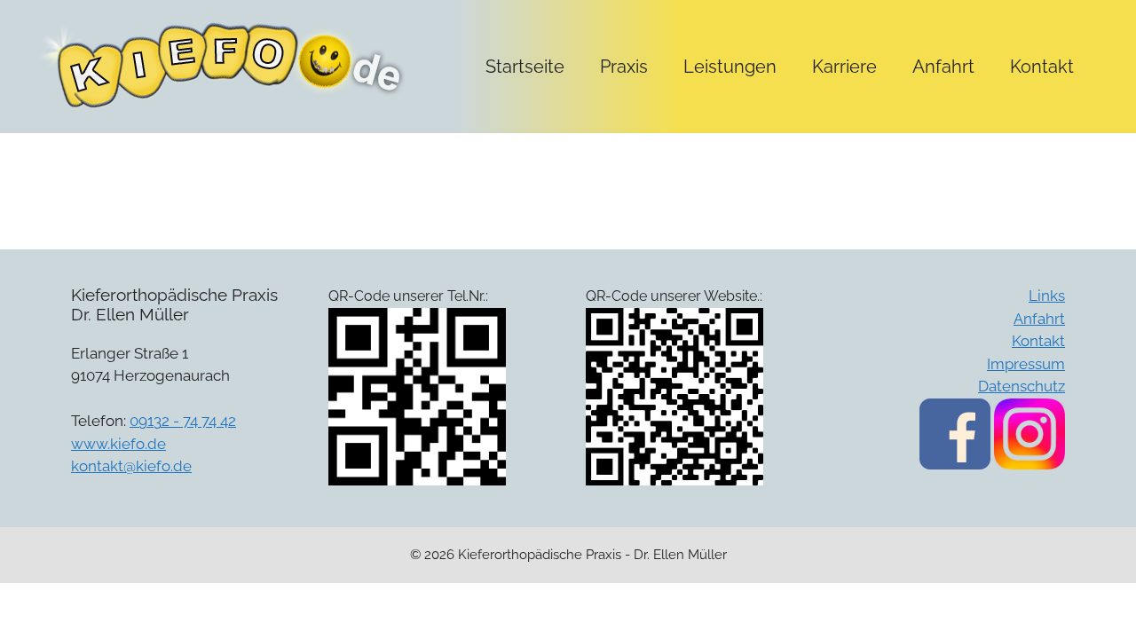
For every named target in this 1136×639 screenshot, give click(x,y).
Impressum (1026, 364)
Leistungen (730, 66)
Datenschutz (1021, 386)
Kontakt (1042, 66)
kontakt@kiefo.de (131, 466)
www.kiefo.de (118, 444)
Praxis (624, 66)
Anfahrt (943, 66)
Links (1047, 295)
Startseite (524, 66)
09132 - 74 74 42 (183, 421)
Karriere (844, 66)
